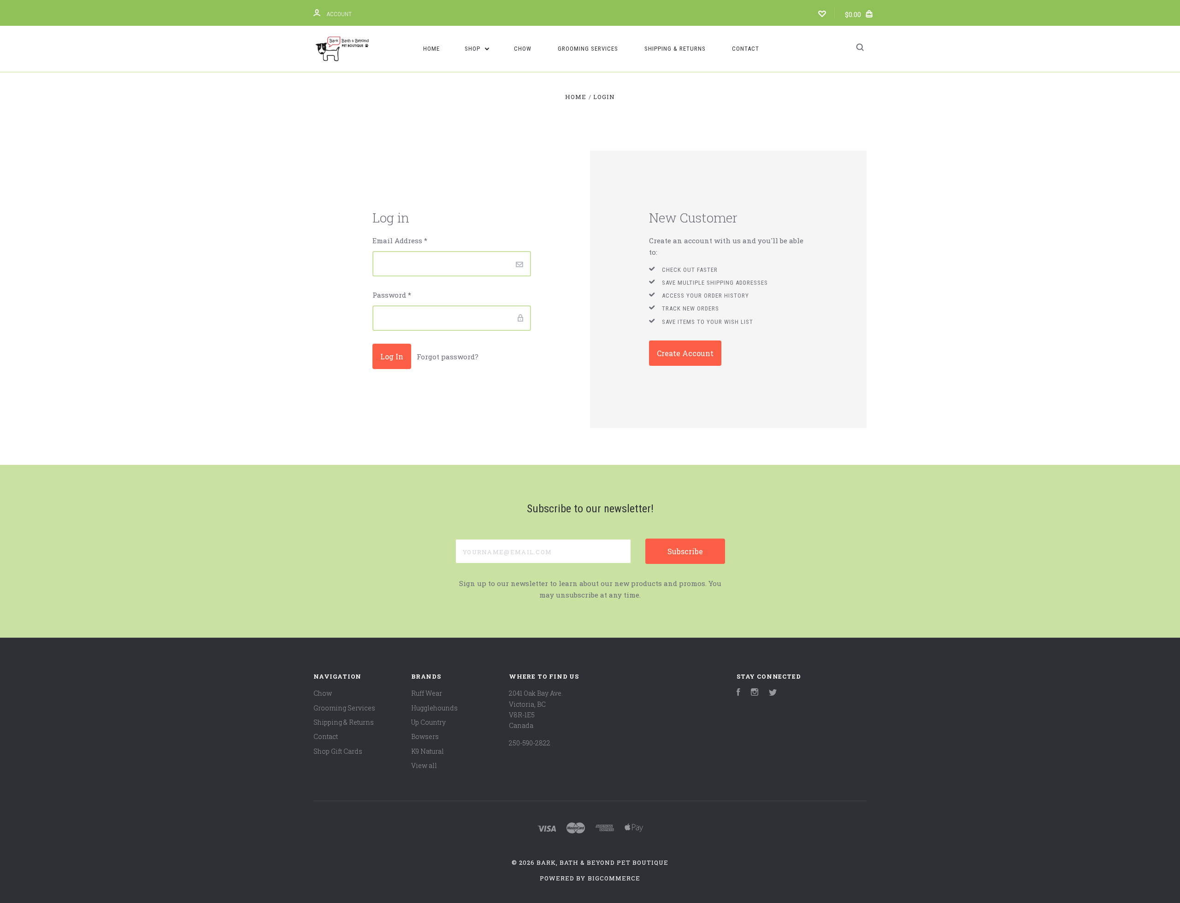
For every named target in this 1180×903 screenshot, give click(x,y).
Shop (473, 48)
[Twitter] (773, 693)
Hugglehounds (434, 708)
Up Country (428, 722)
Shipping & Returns (675, 48)
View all (424, 765)
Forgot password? (447, 356)
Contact (745, 48)
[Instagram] (754, 693)
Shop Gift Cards (337, 751)
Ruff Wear (426, 693)
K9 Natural (427, 751)
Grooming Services (588, 48)
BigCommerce (614, 878)
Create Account (685, 353)
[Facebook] (738, 693)
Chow (522, 48)
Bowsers (425, 736)
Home (431, 48)
